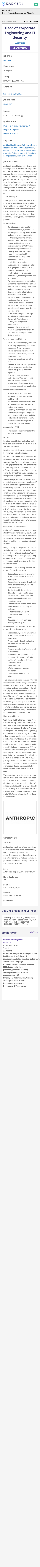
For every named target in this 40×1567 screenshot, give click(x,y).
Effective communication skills (22, 148)
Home (4, 10)
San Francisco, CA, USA (12, 94)
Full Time (7, 60)
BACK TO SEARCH (31, 21)
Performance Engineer (13, 940)
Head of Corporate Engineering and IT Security (18, 13)
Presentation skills (24, 156)
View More (34, 932)
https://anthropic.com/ (12, 895)
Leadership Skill (20, 153)
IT (12, 153)
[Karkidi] (13, 4)
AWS (23, 145)
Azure (28, 145)
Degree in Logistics (11, 129)
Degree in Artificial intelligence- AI (16, 126)
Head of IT (7, 104)
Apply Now (21, 48)
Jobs (9, 10)
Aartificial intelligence (11, 145)
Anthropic (20, 43)
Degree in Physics (10, 133)
